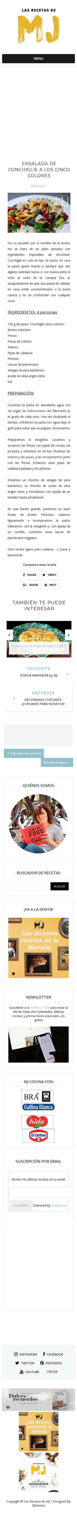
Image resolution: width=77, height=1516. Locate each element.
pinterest (54, 1363)
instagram (28, 1354)
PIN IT (52, 585)
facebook (55, 1354)
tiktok (52, 1371)
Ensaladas (38, 186)
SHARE (31, 574)
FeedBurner (59, 1205)
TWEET (51, 574)
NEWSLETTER (40, 1008)
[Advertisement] (38, 110)
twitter (27, 1363)
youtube (32, 1372)
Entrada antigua (55, 762)
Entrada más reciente (25, 753)
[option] (39, 641)
